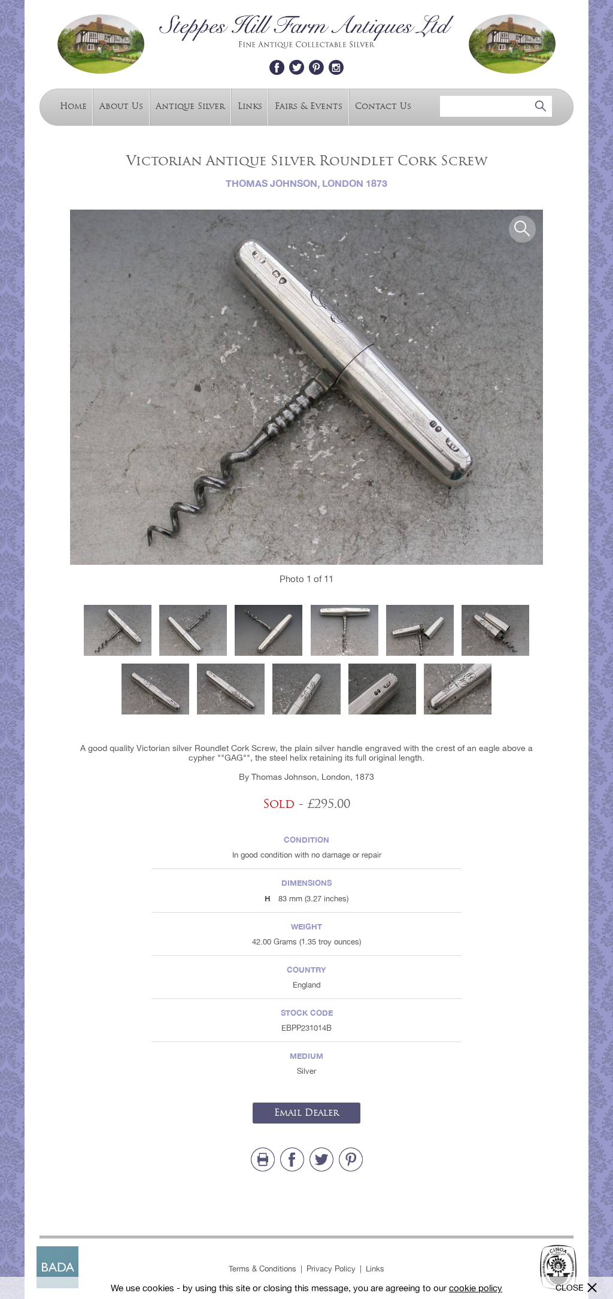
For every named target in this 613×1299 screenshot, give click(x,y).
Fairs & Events (308, 106)
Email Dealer (306, 1112)
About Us (121, 106)
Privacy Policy (331, 1268)
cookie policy (475, 1288)
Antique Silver (190, 106)
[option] (306, 387)
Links (250, 106)
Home (73, 106)
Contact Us (383, 106)
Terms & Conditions (262, 1268)
